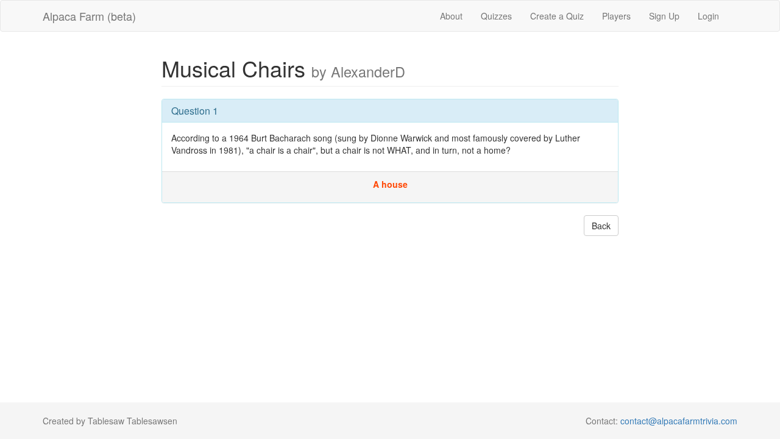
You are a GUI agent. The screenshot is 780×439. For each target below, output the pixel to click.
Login (708, 16)
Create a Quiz (557, 16)
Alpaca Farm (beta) (89, 16)
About (451, 16)
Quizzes (496, 16)
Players (616, 16)
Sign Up (664, 16)
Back (601, 226)
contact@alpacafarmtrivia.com (678, 421)
